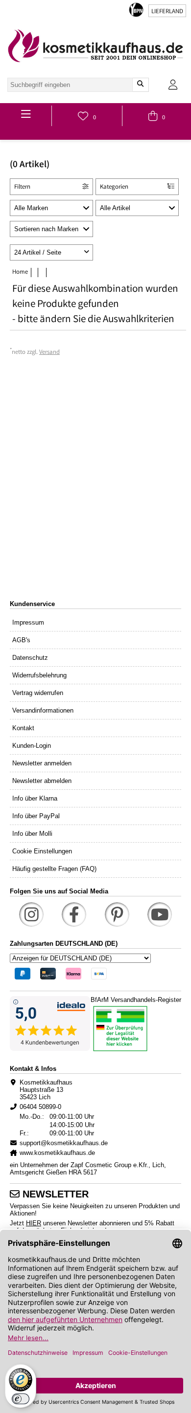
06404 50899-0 (40, 1106)
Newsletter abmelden (42, 780)
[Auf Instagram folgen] (31, 914)
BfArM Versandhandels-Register (136, 999)
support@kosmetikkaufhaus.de (64, 1143)
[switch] (20, 1398)
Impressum (28, 622)
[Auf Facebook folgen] (74, 914)
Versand (49, 352)
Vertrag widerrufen (37, 692)
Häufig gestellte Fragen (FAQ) (54, 868)
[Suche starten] (140, 85)
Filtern (22, 187)
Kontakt (23, 728)
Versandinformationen (42, 710)
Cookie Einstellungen (42, 851)
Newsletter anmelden (42, 763)
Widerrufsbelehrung (39, 675)
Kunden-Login (31, 745)
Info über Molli (32, 833)
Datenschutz (30, 657)
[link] (95, 45)
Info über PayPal (36, 816)
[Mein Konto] (173, 85)
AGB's (21, 640)
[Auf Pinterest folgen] (117, 914)
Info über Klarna (34, 798)
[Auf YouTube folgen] (159, 914)
